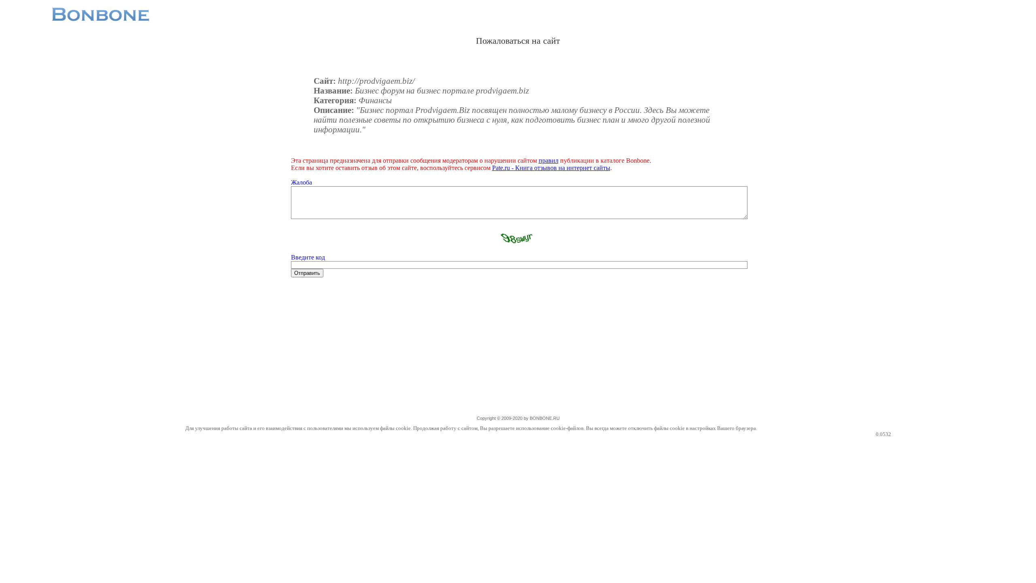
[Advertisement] (518, 352)
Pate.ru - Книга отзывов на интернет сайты (551, 167)
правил (548, 160)
